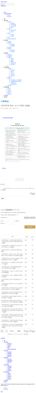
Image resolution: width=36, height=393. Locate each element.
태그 (33, 331)
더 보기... (4, 168)
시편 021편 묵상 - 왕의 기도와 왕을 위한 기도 (12, 279)
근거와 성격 (13, 26)
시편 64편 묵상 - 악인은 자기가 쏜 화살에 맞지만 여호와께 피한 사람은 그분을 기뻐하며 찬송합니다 (12, 326)
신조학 (8, 78)
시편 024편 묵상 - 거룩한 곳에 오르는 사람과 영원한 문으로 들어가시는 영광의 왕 (12, 288)
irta (15, 188)
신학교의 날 (13, 62)
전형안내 (13, 50)
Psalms (25, 188)
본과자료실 (6, 87)
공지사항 (9, 54)
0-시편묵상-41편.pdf (8, 117)
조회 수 (32, 236)
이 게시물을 (3, 189)
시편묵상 (6, 95)
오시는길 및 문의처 (11, 38)
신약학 (8, 89)
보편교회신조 (14, 84)
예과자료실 (6, 67)
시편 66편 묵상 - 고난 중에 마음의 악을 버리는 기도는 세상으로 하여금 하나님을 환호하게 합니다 (12, 241)
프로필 (12, 35)
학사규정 (9, 47)
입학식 (12, 60)
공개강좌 (13, 64)
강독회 (12, 58)
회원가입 (9, 16)
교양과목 (9, 85)
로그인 (8, 15)
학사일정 (9, 41)
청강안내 (13, 51)
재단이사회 (13, 30)
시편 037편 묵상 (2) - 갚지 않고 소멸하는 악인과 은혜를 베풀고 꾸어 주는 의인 (12, 259)
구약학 (8, 88)
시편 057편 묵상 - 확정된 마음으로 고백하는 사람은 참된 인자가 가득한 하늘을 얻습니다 (12, 301)
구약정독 (9, 68)
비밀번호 (17, 221)
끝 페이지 (26, 334)
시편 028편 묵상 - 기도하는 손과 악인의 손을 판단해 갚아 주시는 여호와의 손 (12, 320)
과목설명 (13, 45)
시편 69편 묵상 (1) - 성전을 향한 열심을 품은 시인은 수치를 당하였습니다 (12, 267)
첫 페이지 (10, 334)
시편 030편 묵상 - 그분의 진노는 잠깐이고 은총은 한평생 (12, 271)
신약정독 (9, 77)
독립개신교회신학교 (8, 188)
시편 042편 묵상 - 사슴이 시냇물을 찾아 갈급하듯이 (12, 275)
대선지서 (13, 74)
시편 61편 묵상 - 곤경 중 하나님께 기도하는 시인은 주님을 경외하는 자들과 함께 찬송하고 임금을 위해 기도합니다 (12, 316)
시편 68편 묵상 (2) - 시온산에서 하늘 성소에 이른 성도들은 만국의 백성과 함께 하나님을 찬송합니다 (12, 310)
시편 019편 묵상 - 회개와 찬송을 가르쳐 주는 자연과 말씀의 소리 (12, 297)
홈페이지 (3, 223)
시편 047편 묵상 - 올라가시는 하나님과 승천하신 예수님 (12, 284)
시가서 (12, 72)
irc (13, 188)
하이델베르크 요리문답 (16, 81)
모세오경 (13, 70)
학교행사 (9, 57)
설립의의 (13, 23)
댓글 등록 (30, 227)
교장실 (8, 33)
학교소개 (9, 21)
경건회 (5, 96)
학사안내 (6, 40)
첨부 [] (2, 184)
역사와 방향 (13, 24)
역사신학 (9, 91)
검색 (19, 331)
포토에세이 (9, 55)
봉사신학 (9, 94)
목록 (33, 194)
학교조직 (9, 28)
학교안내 (6, 20)
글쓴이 (2, 221)
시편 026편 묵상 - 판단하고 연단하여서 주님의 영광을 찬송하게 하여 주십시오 (12, 292)
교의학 (8, 92)
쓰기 (27, 331)
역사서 (12, 71)
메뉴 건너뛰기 (4, 1)
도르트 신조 (13, 82)
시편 (23, 188)
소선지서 (13, 75)
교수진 (12, 31)
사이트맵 (3, 338)
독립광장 (6, 52)
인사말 (12, 34)
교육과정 (9, 43)
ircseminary (18, 188)
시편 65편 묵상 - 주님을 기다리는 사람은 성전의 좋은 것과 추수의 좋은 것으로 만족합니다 (12, 254)
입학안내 (9, 48)
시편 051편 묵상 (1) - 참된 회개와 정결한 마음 (12, 250)
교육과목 (13, 44)
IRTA (2, 108)
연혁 (12, 27)
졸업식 (12, 61)
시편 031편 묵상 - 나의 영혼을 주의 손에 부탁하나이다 (12, 263)
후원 (8, 37)
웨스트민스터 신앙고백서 (16, 79)
